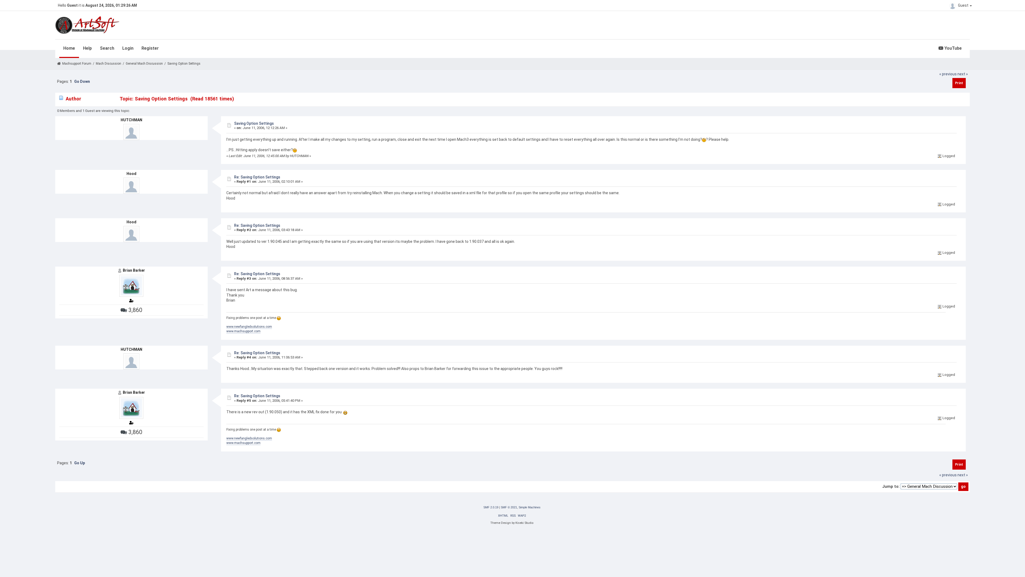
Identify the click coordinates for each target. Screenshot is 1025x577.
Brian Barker (134, 270)
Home (69, 48)
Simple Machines (530, 507)
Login (127, 48)
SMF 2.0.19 (490, 507)
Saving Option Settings (254, 123)
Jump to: (891, 486)
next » (962, 74)
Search (107, 48)
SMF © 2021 (509, 507)
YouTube (952, 48)
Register (150, 48)
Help (87, 48)
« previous (948, 74)
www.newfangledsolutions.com (249, 327)
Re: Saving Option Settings (257, 177)
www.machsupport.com (243, 331)
